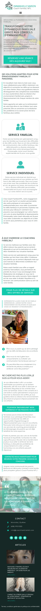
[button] (20, 13)
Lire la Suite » (11, 574)
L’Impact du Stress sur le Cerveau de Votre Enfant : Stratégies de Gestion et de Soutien (20, 596)
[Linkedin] (16, 537)
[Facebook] (11, 537)
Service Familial (20, 135)
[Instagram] (20, 537)
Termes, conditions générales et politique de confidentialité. (20, 606)
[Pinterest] (24, 537)
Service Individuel (20, 173)
